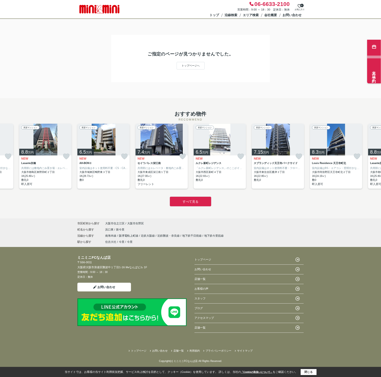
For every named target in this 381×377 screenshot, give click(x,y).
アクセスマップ (204, 317)
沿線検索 (231, 15)
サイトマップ (245, 350)
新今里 (120, 229)
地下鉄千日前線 (192, 235)
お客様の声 (201, 288)
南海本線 (111, 235)
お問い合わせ (292, 15)
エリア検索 (251, 15)
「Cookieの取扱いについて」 (257, 372)
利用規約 (195, 350)
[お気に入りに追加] (8, 156)
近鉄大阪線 (148, 235)
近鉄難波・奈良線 (168, 235)
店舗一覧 (200, 279)
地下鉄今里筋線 (214, 235)
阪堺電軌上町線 (129, 235)
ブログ (198, 308)
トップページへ (191, 65)
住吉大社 (110, 241)
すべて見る (190, 201)
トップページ (202, 259)
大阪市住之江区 (115, 223)
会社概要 (270, 15)
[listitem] (103, 156)
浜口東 (109, 229)
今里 (121, 241)
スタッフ (200, 298)
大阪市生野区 (135, 223)
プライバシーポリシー (218, 350)
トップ (214, 15)
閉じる (308, 371)
